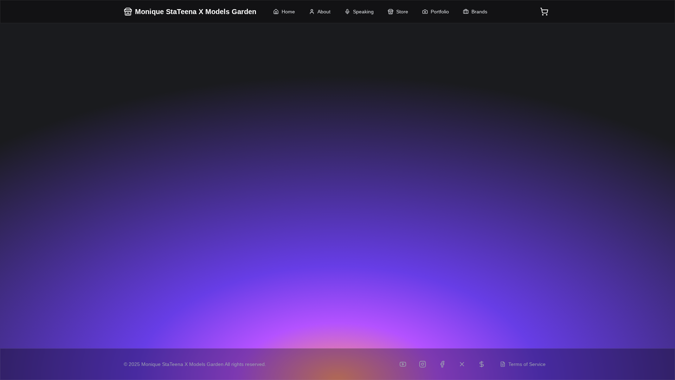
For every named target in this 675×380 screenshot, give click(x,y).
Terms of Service (527, 364)
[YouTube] (403, 364)
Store (402, 11)
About (323, 11)
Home (288, 11)
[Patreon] (482, 364)
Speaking (363, 11)
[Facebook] (442, 364)
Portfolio (440, 11)
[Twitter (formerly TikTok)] (462, 364)
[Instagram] (423, 364)
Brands (479, 11)
